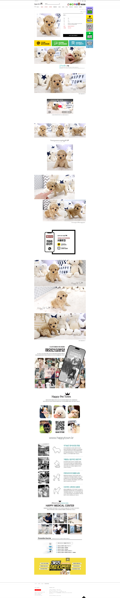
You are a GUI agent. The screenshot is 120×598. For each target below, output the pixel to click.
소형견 (85, 9)
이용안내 (42, 583)
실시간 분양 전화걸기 (73, 35)
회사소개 (36, 583)
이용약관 (39, 583)
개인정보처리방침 (47, 583)
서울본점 (83, 9)
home (80, 9)
